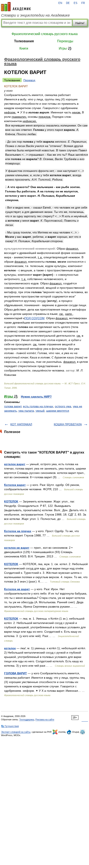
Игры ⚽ (65, 48)
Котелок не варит (17, 589)
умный (40, 410)
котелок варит (14, 464)
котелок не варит (16, 547)
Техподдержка (26, 719)
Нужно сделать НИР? (36, 396)
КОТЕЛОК (11, 501)
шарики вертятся (57, 410)
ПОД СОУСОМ (34, 318)
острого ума (63, 406)
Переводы (65, 41)
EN (60, 3)
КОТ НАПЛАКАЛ (21, 424)
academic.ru (16, 6)
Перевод (29, 80)
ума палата (26, 410)
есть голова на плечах (38, 406)
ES (75, 3)
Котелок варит (15, 484)
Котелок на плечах (17, 531)
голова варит (12, 406)
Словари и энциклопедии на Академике (35, 15)
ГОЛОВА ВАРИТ (15, 673)
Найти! (79, 23)
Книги (23, 48)
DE (68, 3)
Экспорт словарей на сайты (15, 732)
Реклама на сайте (44, 719)
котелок (10, 648)
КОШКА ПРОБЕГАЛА (68, 424)
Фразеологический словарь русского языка (45, 34)
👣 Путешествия (10, 726)
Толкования (24, 41)
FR (83, 3)
